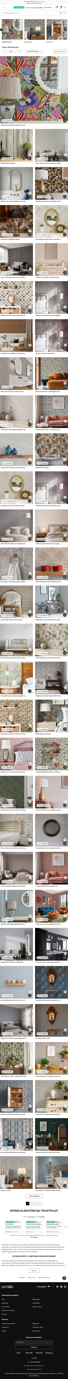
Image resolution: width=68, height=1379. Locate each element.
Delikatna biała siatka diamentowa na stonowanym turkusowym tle (14, 924)
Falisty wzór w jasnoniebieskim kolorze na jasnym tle (14, 201)
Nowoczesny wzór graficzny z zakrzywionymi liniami (14, 848)
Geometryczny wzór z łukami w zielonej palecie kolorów (14, 810)
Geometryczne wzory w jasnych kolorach (49, 848)
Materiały (5, 1303)
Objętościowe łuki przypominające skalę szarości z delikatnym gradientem (14, 1038)
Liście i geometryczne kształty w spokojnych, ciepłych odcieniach (49, 658)
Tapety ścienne (31, 1277)
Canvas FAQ (5, 1306)
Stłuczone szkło (6, 1190)
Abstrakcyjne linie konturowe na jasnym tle (49, 543)
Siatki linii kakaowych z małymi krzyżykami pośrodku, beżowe (49, 581)
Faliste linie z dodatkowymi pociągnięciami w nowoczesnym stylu (49, 315)
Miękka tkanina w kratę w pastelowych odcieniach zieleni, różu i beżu (14, 315)
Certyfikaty (36, 1303)
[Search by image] (60, 13)
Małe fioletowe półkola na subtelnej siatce (14, 543)
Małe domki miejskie (42, 467)
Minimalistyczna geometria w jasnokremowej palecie (49, 239)
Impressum (5, 1327)
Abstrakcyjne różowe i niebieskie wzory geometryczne (49, 505)
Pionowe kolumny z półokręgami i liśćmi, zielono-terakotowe (49, 391)
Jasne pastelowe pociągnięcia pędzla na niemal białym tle (14, 696)
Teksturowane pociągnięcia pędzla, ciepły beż (14, 429)
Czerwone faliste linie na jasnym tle (47, 886)
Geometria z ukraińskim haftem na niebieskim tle (49, 1190)
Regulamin (36, 1323)
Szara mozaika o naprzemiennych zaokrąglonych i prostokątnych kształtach (14, 1114)
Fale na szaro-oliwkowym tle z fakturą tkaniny (14, 467)
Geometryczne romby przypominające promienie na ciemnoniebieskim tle (49, 962)
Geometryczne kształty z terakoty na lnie (14, 353)
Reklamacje (36, 1299)
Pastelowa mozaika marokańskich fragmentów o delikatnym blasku (49, 696)
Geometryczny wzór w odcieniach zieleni (13, 1076)
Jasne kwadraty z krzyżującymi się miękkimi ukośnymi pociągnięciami (49, 1076)
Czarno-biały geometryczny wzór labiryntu (14, 277)
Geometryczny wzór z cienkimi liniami (13, 505)
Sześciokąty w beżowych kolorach (11, 619)
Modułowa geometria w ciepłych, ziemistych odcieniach (49, 201)
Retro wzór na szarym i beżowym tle (12, 391)
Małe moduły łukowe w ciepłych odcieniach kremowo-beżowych (49, 810)
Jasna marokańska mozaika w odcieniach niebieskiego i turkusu (14, 1152)
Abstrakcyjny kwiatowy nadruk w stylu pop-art (14, 125)
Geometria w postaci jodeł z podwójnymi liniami (49, 1114)
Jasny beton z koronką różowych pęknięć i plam (14, 581)
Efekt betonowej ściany (43, 734)
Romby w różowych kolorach (45, 353)
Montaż (4, 1314)
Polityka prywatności (8, 1323)
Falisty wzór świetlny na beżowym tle (47, 277)
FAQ (3, 1299)
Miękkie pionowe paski (8, 163)
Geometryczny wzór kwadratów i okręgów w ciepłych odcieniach (14, 734)
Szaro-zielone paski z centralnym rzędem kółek (49, 163)
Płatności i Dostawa (8, 1310)
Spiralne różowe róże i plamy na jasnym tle (14, 772)
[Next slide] (65, 29)
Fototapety (22, 1277)
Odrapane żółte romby (43, 1038)
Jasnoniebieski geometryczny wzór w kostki (14, 1000)
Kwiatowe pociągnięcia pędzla (10, 239)
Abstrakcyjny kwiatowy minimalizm (12, 962)
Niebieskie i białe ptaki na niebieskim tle (48, 1000)
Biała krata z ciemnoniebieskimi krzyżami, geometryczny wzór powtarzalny (49, 619)
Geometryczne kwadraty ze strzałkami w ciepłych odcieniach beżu (14, 886)
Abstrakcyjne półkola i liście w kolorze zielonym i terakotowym (49, 772)
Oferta (4, 1331)
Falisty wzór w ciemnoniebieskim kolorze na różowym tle (49, 924)
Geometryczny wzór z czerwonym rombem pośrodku (49, 429)
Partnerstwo (37, 1331)
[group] (34, 31)
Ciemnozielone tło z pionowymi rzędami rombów (49, 1152)
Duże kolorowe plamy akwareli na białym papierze (14, 658)
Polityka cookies (38, 1327)
